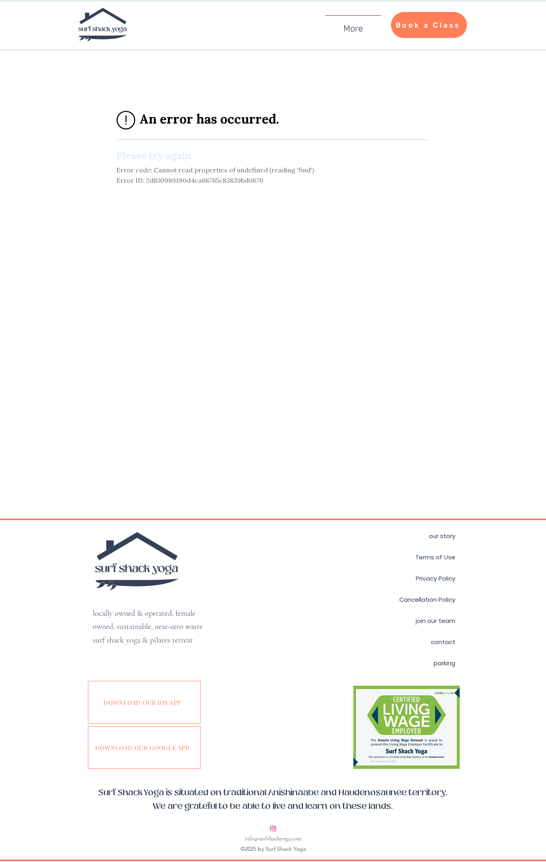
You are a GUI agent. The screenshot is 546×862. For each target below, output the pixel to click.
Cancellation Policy (427, 599)
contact (443, 642)
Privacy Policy (435, 578)
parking (444, 663)
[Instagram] (273, 829)
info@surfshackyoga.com (273, 838)
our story (442, 536)
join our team (435, 621)
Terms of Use (435, 557)
